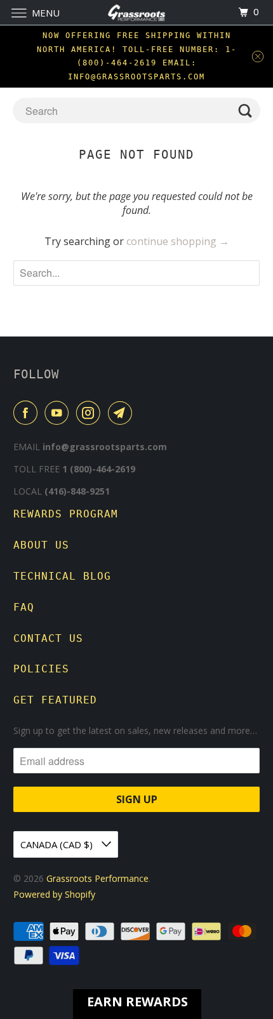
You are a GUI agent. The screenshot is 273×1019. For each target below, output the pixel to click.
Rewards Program (65, 514)
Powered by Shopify (54, 894)
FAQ (23, 607)
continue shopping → (177, 241)
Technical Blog (62, 576)
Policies (41, 669)
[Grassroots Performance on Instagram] (90, 413)
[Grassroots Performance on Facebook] (28, 413)
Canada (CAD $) (57, 844)
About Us (41, 545)
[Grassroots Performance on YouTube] (59, 413)
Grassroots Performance (97, 878)
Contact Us (48, 638)
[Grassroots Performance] (137, 12)
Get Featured (55, 700)
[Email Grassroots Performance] (122, 413)
